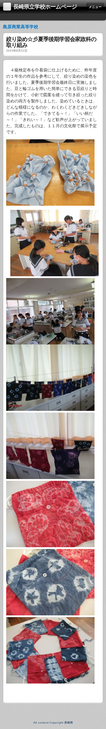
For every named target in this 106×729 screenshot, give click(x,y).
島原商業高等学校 (20, 26)
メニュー (95, 7)
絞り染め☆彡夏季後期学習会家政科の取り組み (51, 42)
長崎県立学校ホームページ (45, 7)
